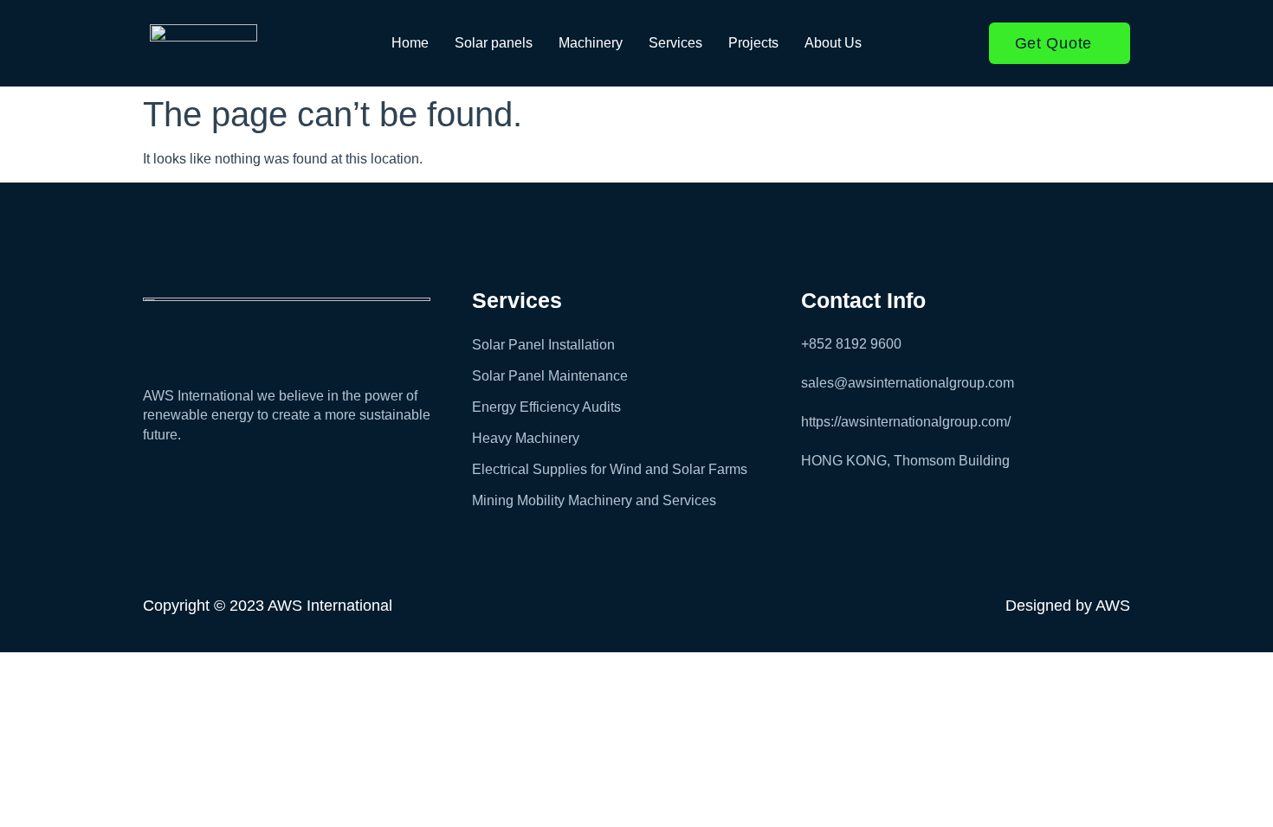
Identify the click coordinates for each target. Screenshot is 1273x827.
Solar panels (494, 42)
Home (410, 42)
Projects (753, 42)
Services (675, 42)
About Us (833, 42)
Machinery (591, 42)
